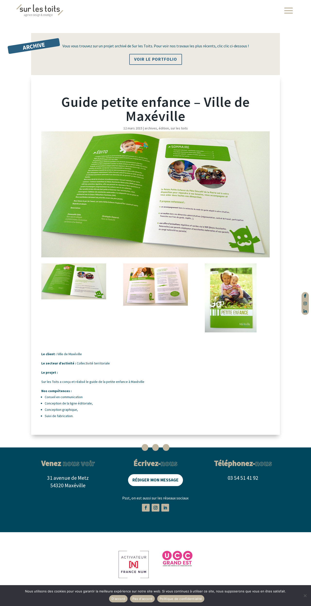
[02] (155, 285)
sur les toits (179, 128)
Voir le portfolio (155, 59)
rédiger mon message (155, 480)
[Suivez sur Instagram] (155, 508)
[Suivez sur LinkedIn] (165, 508)
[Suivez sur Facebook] (146, 508)
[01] (237, 298)
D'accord (118, 599)
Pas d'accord (142, 599)
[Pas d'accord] (304, 595)
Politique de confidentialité (181, 599)
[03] (73, 282)
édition (164, 128)
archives (151, 128)
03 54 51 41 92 (243, 477)
